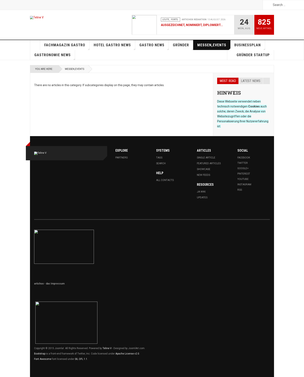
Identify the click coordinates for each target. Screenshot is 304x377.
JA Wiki (201, 191)
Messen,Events (211, 45)
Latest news (250, 81)
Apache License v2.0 (127, 353)
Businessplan (247, 45)
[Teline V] (37, 17)
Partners (121, 157)
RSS (239, 189)
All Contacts (165, 180)
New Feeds (203, 175)
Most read (228, 81)
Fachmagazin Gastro (64, 45)
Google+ (243, 168)
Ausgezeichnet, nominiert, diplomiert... (192, 25)
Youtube (243, 179)
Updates (202, 197)
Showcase (203, 169)
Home (35, 45)
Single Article (206, 157)
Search (161, 163)
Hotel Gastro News (112, 45)
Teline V (107, 348)
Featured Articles (209, 163)
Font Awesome (42, 359)
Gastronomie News (52, 55)
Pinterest (243, 173)
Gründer (181, 45)
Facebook (243, 157)
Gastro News (151, 45)
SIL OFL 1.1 (81, 359)
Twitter (242, 163)
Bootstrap (39, 353)
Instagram (244, 184)
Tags (159, 157)
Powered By (251, 235)
